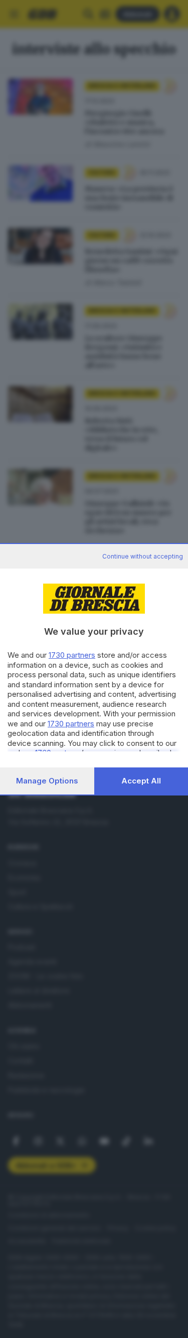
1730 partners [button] (72, 655)
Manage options (47, 780)
